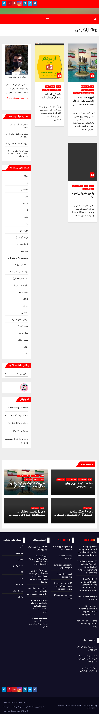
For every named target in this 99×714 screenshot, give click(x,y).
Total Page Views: (19, 423)
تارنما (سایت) (84, 87)
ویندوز (25, 354)
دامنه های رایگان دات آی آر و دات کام (17, 135)
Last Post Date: (20, 439)
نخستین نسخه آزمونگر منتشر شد (51, 96)
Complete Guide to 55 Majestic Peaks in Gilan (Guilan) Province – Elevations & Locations (87, 567)
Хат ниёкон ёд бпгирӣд (65, 557)
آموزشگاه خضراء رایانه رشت (16, 143)
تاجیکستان (24, 230)
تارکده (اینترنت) (22, 237)
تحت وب (24, 251)
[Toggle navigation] (47, 19)
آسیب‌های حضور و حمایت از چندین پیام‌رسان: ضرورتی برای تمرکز (38, 622)
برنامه (47, 87)
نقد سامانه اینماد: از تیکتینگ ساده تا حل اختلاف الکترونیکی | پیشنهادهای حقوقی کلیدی (39, 606)
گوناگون (25, 299)
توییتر (20, 559)
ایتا (21, 572)
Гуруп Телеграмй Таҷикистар (64, 575)
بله (21, 578)
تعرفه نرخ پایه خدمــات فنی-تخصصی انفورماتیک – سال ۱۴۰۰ (87, 658)
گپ (21, 546)
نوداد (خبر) (45, 90)
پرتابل (26, 224)
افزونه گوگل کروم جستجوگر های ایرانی (88, 669)
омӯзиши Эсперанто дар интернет (63, 566)
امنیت (91, 87)
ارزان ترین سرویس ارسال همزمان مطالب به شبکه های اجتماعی (17, 153)
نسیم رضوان (18, 565)
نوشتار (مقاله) (77, 93)
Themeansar (92, 708)
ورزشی (25, 347)
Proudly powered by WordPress (70, 705)
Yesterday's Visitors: (18, 407)
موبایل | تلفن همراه (88, 93)
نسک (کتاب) (23, 326)
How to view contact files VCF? (87, 598)
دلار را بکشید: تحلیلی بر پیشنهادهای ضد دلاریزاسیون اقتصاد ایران (28, 515)
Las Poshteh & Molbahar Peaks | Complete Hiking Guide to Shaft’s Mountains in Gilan (88, 584)
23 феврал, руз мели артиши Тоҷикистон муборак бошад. (63, 586)
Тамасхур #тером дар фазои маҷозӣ (62, 548)
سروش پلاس (17, 591)
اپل (27, 182)
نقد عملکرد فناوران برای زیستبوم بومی (79, 484)
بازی (26, 210)
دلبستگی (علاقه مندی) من (17, 258)
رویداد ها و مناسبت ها (87, 90)
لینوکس (25, 306)
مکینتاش (24, 312)
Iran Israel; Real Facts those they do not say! (87, 623)
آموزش (58, 87)
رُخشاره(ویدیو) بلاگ (20, 265)
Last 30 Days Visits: (18, 415)
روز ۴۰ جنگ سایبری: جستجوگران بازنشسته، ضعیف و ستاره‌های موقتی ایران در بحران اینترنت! (38, 576)
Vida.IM (19, 584)
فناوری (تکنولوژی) (21, 285)
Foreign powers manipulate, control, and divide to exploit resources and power (87, 551)
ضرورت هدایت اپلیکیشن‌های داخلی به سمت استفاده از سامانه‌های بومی (83, 102)
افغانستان (24, 189)
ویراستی (19, 553)
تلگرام (20, 597)
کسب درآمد (23, 292)
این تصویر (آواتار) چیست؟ (17, 98)
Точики (63, 540)
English (88, 540)
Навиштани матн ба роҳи (63, 597)
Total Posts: (22, 431)
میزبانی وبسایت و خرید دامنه (18, 126)
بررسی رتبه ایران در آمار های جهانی (87, 648)
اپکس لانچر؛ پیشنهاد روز (82, 195)
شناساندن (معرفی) (77, 186)
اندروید (52, 87)
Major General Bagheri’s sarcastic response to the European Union (88, 610)
